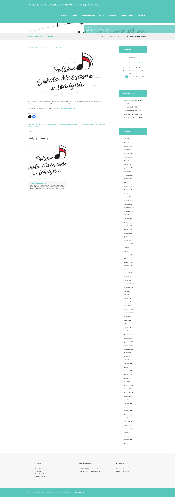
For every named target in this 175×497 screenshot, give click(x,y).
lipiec (127, 139)
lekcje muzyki (49, 187)
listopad (128, 157)
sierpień (128, 247)
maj (126, 142)
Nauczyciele (112, 16)
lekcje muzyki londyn (58, 188)
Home (103, 36)
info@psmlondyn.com (127, 469)
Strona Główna (63, 16)
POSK (81, 125)
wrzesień (128, 175)
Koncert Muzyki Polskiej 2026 (133, 114)
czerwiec (128, 179)
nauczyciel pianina (41, 125)
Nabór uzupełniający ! (98, 30)
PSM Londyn (89, 27)
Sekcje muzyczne (88, 16)
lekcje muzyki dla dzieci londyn (42, 188)
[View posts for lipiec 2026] (123, 58)
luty (126, 193)
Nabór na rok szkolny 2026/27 (133, 111)
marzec (128, 189)
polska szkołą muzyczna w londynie (68, 125)
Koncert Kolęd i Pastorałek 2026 (133, 118)
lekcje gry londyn (38, 185)
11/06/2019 (33, 47)
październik (129, 171)
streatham (36, 126)
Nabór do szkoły (127, 16)
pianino (53, 125)
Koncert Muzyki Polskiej (131, 107)
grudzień (128, 153)
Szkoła (76, 16)
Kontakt (141, 16)
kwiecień (128, 146)
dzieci (33, 125)
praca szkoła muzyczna (94, 125)
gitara (31, 185)
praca (85, 125)
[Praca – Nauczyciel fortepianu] (67, 74)
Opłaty (101, 16)
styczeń (128, 150)
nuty (49, 125)
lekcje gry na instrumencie (51, 185)
